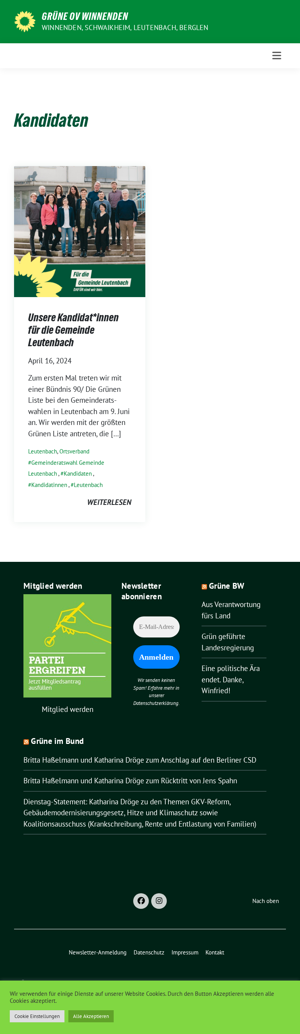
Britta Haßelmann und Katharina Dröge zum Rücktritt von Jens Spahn (130, 780)
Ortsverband (74, 451)
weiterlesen (109, 502)
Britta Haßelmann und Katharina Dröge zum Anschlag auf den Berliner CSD (139, 760)
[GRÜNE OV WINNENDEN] (25, 20)
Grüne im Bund (57, 741)
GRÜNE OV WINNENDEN (85, 16)
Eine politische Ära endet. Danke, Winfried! (231, 679)
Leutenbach (42, 451)
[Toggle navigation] (277, 55)
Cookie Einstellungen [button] (37, 1016)
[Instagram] (159, 901)
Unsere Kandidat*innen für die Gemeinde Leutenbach (73, 330)
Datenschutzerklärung (156, 703)
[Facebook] (141, 901)
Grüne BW (226, 586)
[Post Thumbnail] (79, 230)
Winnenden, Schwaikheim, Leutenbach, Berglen (125, 27)
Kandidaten (78, 473)
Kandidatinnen (49, 485)
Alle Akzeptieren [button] (91, 1016)
